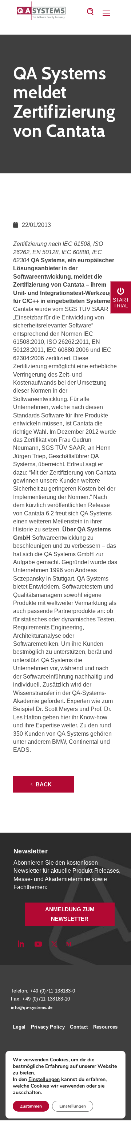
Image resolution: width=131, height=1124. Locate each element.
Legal (19, 1027)
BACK (44, 784)
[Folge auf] (81, 944)
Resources (105, 1027)
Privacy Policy (48, 1027)
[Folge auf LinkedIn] (20, 944)
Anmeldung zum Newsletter (70, 914)
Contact (79, 1027)
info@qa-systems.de (31, 1007)
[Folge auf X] (54, 944)
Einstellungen (44, 1079)
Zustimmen (31, 1106)
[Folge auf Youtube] (38, 944)
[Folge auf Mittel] (69, 944)
